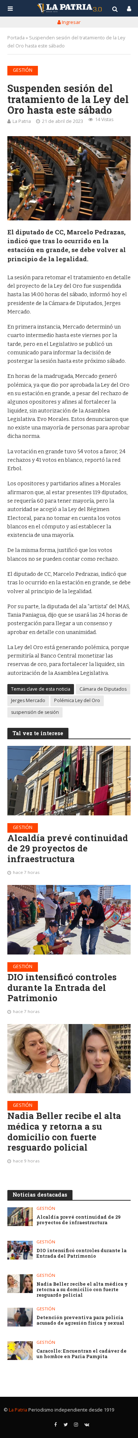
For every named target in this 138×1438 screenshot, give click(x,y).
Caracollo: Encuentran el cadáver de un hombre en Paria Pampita (81, 1353)
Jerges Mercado (28, 700)
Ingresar (71, 22)
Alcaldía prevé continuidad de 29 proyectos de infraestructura (67, 848)
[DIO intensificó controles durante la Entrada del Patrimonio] (69, 919)
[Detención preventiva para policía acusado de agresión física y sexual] (20, 1317)
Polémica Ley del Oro (77, 700)
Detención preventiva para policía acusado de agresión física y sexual (80, 1320)
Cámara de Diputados (103, 689)
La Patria (22, 121)
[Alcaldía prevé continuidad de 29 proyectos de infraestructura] (69, 780)
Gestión (22, 70)
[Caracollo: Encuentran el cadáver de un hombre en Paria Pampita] (20, 1350)
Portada (16, 38)
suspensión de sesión (35, 712)
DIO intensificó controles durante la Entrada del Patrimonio (62, 987)
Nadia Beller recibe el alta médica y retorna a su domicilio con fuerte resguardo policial (64, 1132)
